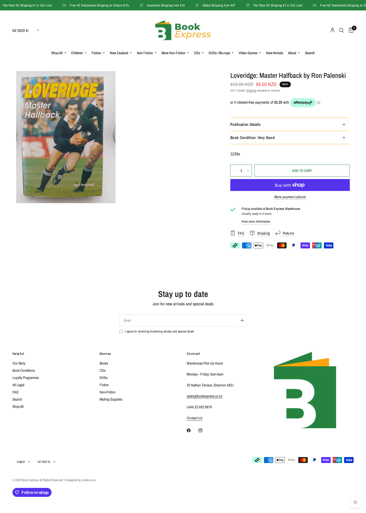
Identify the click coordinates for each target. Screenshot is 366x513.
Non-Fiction (108, 392)
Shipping (251, 91)
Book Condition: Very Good (252, 137)
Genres (105, 353)
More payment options (290, 197)
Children (77, 52)
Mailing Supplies (111, 399)
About (292, 52)
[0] (350, 30)
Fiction (96, 52)
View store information (256, 221)
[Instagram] (203, 430)
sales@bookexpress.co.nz (204, 396)
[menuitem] (59, 52)
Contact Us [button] (194, 418)
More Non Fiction (173, 52)
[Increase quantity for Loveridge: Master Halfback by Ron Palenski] (248, 170)
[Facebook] (192, 430)
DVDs (104, 377)
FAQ (15, 392)
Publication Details (245, 124)
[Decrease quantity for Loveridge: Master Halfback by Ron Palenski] (234, 170)
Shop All (56, 52)
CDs (197, 52)
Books (104, 363)
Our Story (18, 363)
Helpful (18, 353)
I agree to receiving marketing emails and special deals (159, 331)
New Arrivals (274, 52)
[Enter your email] (241, 320)
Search (310, 52)
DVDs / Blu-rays (219, 52)
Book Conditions (23, 370)
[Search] (341, 30)
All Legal (18, 384)
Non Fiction (145, 52)
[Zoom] (105, 81)
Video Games (248, 52)
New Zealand (119, 52)
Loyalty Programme (25, 377)
